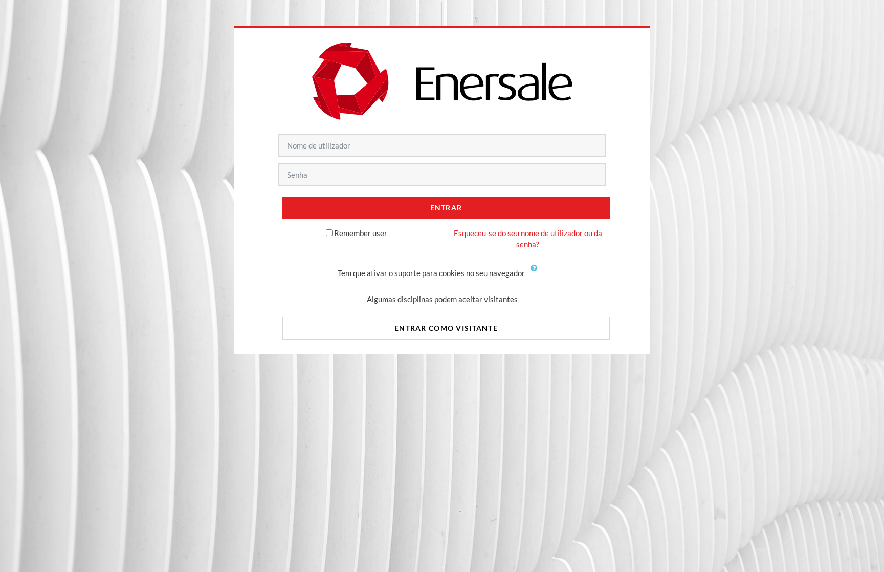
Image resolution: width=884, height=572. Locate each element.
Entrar (446, 207)
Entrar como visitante (446, 328)
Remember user (360, 233)
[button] (537, 274)
